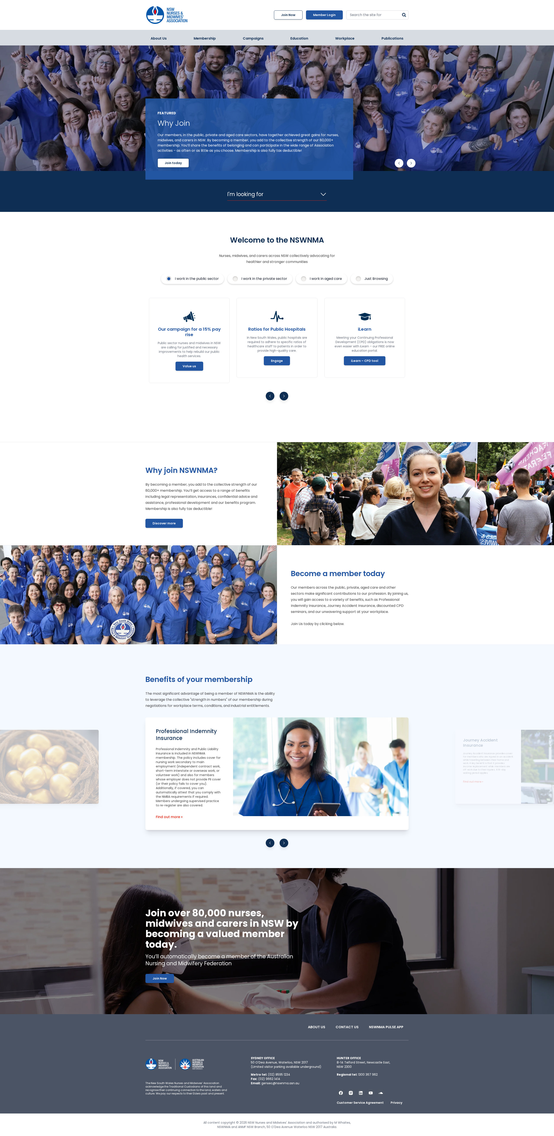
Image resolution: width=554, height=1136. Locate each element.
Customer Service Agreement (360, 1103)
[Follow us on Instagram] (351, 1093)
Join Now (288, 15)
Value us (189, 366)
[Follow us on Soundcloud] (381, 1093)
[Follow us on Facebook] (341, 1093)
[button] (399, 163)
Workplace (344, 38)
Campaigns (253, 38)
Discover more (164, 523)
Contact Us (347, 1027)
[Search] (404, 14)
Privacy (396, 1103)
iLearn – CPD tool (364, 361)
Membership (205, 38)
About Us (159, 38)
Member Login (324, 15)
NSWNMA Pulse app (386, 1027)
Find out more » (169, 816)
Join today (173, 163)
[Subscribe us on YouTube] (371, 1093)
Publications (392, 38)
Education (299, 38)
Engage (277, 361)
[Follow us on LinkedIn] (361, 1093)
